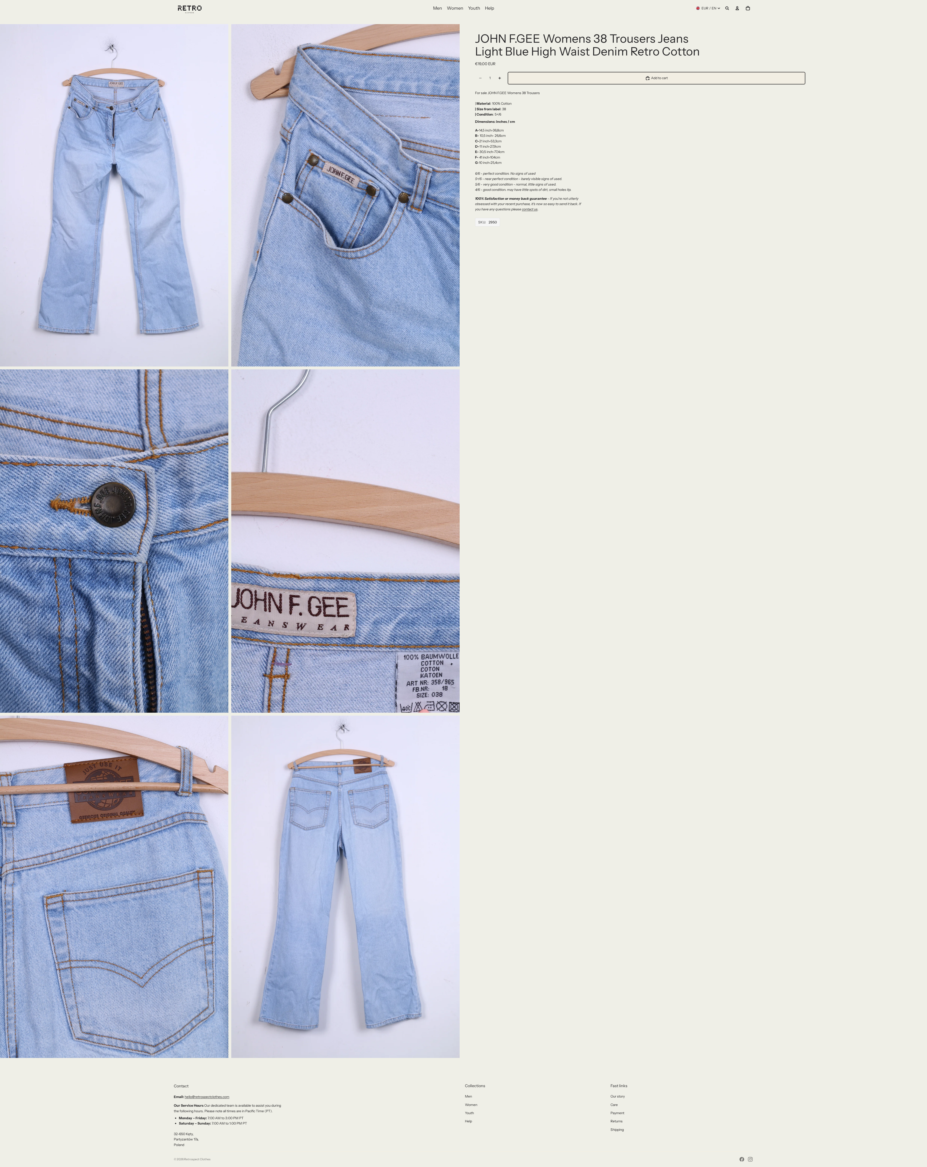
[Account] (737, 8)
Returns (617, 1121)
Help (468, 1121)
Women (471, 1105)
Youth (469, 1113)
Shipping (617, 1129)
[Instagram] (750, 1159)
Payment (617, 1113)
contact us (530, 209)
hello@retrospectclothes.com (207, 1097)
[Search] (727, 8)
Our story (618, 1096)
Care (614, 1105)
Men (468, 1096)
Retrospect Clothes (197, 1159)
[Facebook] (742, 1159)
